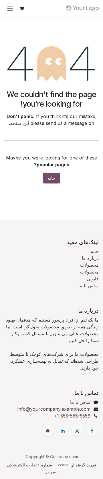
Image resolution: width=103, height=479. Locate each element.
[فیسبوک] (92, 430)
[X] (77, 430)
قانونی (93, 279)
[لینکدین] (62, 430)
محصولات (89, 265)
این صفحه (19, 123)
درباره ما (90, 258)
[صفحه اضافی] (48, 430)
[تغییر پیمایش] (10, 8)
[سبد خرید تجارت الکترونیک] (21, 8)
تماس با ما (88, 285)
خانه (51, 178)
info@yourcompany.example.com (53, 409)
